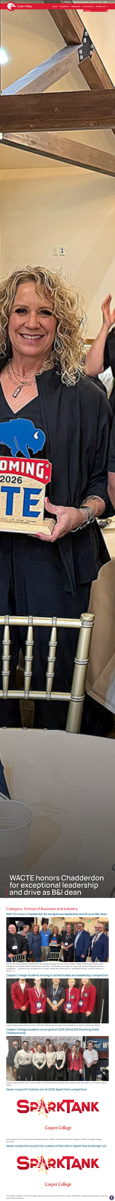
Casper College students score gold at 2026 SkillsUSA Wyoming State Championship (52, 1031)
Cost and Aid (88, 6)
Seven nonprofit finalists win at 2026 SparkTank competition (46, 1089)
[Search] (107, 10)
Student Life (100, 6)
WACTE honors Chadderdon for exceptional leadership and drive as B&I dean (56, 914)
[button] (111, 1197)
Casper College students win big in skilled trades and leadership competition (57, 975)
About (55, 6)
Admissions (76, 6)
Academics (64, 6)
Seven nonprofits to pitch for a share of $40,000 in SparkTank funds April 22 (56, 1146)
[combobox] (94, 10)
